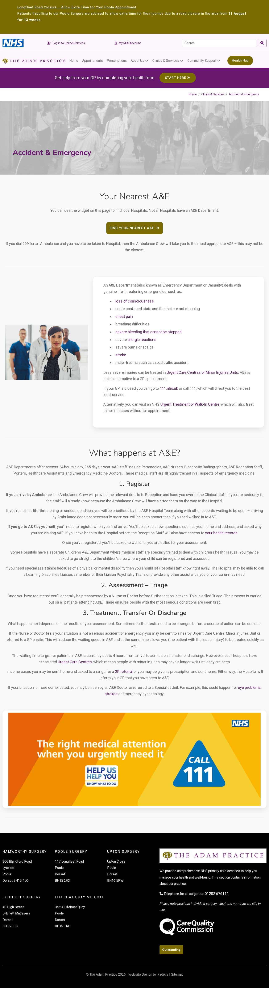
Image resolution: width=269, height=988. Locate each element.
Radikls (162, 974)
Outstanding (171, 950)
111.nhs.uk (169, 388)
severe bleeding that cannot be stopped (148, 332)
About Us (137, 61)
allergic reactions (142, 339)
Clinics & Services (165, 61)
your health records (221, 533)
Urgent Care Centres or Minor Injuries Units (202, 372)
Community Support (201, 61)
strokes (111, 694)
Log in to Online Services (69, 43)
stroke (120, 355)
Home (73, 61)
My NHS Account (130, 43)
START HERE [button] (175, 78)
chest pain (124, 316)
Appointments (92, 61)
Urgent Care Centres (75, 662)
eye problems (249, 687)
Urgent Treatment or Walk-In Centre (189, 404)
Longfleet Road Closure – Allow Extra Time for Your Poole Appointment (76, 7)
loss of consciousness (134, 301)
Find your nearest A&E (132, 228)
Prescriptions (117, 61)
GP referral (124, 671)
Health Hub (240, 60)
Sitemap (177, 974)
